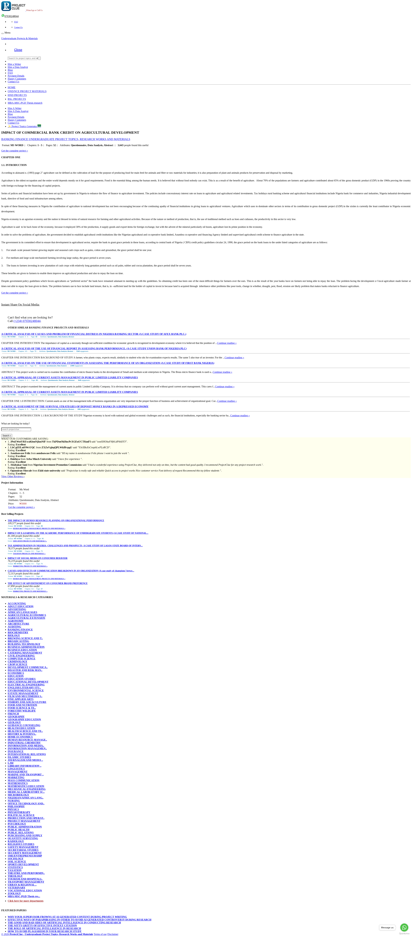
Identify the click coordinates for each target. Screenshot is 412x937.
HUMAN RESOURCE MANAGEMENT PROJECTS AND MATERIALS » (39, 528)
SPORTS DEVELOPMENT (23, 864)
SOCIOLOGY (15, 858)
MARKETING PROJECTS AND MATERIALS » (30, 566)
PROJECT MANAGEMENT (24, 821)
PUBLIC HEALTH (18, 829)
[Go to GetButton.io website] (404, 934)
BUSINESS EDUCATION (22, 650)
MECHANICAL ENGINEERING (27, 789)
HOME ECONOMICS (20, 736)
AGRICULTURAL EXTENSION (26, 618)
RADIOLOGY (16, 841)
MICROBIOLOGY (18, 794)
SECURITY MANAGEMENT (25, 852)
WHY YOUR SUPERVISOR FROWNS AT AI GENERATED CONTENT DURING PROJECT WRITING (67, 916)
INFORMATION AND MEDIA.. (26, 745)
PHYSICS (13, 809)
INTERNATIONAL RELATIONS (27, 754)
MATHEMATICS (18, 783)
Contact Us (18, 27)
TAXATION (15, 870)
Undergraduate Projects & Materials (19, 38)
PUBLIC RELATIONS (21, 832)
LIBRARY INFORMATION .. (24, 765)
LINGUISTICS (16, 768)
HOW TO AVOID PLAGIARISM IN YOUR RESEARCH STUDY (45, 931)
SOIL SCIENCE (17, 861)
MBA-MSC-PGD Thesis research (25, 102)
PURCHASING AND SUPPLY (25, 835)
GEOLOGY (14, 722)
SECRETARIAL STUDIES (23, 850)
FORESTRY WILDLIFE (22, 710)
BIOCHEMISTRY (18, 632)
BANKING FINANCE (20, 629)
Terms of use (100, 934)
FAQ (16, 22)
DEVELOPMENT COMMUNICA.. (28, 667)
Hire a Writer (14, 64)
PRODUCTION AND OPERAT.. (26, 818)
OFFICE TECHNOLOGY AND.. (26, 803)
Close (18, 50)
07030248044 (12, 16)
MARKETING (16, 777)
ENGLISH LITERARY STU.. (24, 687)
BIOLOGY (14, 635)
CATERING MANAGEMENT (25, 652)
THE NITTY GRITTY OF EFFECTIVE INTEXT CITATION (42, 925)
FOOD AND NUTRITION (22, 705)
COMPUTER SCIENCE (21, 658)
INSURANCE (15, 751)
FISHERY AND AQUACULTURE (27, 702)
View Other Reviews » (13, 476)
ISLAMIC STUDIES (19, 757)
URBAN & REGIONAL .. (22, 884)
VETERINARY (16, 887)
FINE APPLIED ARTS (20, 699)
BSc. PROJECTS (17, 99)
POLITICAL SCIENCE (21, 815)
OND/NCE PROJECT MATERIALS (27, 91)
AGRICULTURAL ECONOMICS (27, 615)
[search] (39, 58)
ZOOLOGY (14, 893)
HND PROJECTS (17, 95)
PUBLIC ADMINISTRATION (25, 826)
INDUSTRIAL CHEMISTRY (24, 742)
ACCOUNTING (17, 603)
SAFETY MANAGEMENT (23, 847)
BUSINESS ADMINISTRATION (26, 647)
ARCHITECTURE (18, 623)
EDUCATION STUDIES (22, 679)
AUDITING (14, 626)
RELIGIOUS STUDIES (21, 844)
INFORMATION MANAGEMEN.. (27, 748)
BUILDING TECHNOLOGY (24, 644)
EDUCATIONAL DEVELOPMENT (28, 681)
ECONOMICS (16, 673)
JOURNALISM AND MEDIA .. (25, 760)
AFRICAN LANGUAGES (22, 612)
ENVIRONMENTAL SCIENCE (26, 690)
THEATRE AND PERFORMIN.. (26, 873)
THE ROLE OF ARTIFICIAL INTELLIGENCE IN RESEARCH (44, 928)
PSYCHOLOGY (17, 823)
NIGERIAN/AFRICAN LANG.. (25, 797)
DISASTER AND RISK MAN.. (25, 670)
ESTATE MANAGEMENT (23, 693)
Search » (7, 435)
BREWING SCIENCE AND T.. (25, 638)
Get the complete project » (14, 150)
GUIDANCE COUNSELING (24, 725)
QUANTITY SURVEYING (23, 838)
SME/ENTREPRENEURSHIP (25, 855)
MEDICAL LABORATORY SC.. (26, 792)
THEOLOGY (15, 876)
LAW (11, 763)
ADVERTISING (17, 609)
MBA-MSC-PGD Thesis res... (24, 896)
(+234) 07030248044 (27, 321)
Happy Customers (17, 78)
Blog (10, 70)
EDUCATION (16, 676)
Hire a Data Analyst (18, 67)
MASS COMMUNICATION (23, 780)
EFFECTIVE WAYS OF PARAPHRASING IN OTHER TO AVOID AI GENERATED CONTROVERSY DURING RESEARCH (79, 919)
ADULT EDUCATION (20, 606)
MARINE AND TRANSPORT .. (26, 774)
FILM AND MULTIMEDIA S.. (25, 696)
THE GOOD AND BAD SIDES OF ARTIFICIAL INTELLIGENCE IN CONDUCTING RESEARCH (64, 922)
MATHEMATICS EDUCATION (26, 786)
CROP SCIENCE (17, 664)
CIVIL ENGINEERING (21, 655)
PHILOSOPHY (16, 806)
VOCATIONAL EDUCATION (25, 890)
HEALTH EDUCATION (21, 728)
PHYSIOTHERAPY (19, 812)
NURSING (14, 800)
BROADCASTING (18, 641)
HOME (11, 87)
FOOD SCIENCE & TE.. (22, 707)
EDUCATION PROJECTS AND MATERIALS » (30, 541)
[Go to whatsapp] (404, 927)
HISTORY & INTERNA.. (22, 734)
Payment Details (16, 75)
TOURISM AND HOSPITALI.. (25, 879)
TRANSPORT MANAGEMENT (26, 881)
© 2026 (47, 934)
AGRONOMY (16, 621)
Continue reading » (227, 343)
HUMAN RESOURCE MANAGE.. (27, 739)
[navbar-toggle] (2, 33)
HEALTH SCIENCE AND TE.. (25, 731)
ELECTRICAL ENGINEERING (26, 684)
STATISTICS (15, 867)
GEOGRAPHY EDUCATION (24, 719)
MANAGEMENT (18, 771)
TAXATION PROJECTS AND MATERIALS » (29, 553)
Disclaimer (112, 934)
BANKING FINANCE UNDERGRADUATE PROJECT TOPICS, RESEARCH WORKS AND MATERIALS (65, 139)
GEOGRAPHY (16, 716)
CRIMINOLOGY (17, 661)
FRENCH (13, 713)
